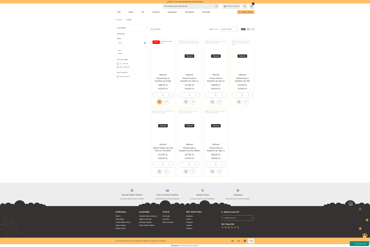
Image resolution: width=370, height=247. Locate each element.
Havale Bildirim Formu (123, 222)
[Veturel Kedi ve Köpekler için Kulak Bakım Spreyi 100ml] (163, 56)
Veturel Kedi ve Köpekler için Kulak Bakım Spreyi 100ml (163, 79)
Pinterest (189, 228)
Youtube (189, 225)
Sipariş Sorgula (121, 225)
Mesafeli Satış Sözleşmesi (148, 216)
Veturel (129, 20)
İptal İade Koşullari (145, 222)
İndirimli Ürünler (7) (125, 76)
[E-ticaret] (184, 245)
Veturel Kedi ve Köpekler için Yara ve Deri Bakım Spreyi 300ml (216, 79)
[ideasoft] (175, 246)
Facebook (189, 216)
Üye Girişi (166, 219)
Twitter (188, 219)
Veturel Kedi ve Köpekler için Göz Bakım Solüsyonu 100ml (189, 149)
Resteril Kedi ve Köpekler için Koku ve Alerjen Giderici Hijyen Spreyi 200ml (189, 79)
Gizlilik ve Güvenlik (145, 219)
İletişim (118, 216)
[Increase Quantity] (169, 95)
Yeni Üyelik (166, 216)
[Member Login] (244, 6)
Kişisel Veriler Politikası (147, 225)
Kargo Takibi (120, 219)
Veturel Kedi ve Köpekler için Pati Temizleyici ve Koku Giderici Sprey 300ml (242, 79)
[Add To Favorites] (166, 102)
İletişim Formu (120, 228)
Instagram (189, 222)
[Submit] (252, 218)
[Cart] (251, 6)
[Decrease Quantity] (157, 95)
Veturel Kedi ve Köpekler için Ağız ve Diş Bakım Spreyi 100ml (216, 149)
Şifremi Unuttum (168, 222)
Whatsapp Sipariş (360, 244)
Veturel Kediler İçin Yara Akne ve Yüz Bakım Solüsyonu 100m (163, 149)
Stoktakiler (157, 29)
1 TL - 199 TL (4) (124, 63)
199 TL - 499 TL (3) (124, 67)
